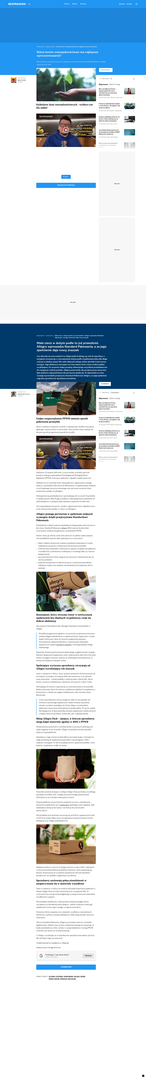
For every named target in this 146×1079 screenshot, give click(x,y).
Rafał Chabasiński (116, 110)
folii (81, 902)
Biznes (74, 4)
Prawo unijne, (54, 979)
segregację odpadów (64, 645)
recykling (72, 979)
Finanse (83, 4)
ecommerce (105, 384)
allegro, (52, 976)
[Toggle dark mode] (29, 4)
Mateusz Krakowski (116, 97)
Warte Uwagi (114, 84)
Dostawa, (59, 976)
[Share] (134, 79)
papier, (83, 976)
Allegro (64, 528)
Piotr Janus (113, 124)
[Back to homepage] (17, 4)
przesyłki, (64, 979)
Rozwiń (65, 177)
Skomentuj (107, 78)
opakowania (64, 805)
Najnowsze (103, 84)
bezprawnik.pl (106, 70)
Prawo (66, 4)
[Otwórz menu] (136, 4)
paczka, (77, 976)
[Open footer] (143, 1076)
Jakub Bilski (114, 137)
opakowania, (68, 976)
